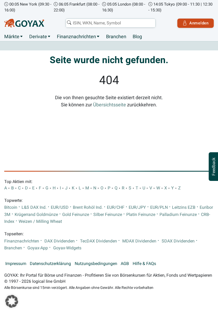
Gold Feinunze (75, 214)
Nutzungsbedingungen (96, 263)
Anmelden (199, 23)
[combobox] (111, 23)
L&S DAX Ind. (34, 207)
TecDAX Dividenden (98, 241)
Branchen (116, 36)
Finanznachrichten (76, 36)
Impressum (15, 263)
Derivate (38, 36)
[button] (11, 301)
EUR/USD (60, 207)
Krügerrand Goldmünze (36, 214)
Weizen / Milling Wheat (40, 221)
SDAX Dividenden (178, 241)
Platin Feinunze (140, 214)
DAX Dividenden (59, 241)
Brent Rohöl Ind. (88, 207)
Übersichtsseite (109, 104)
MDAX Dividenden (139, 241)
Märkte (11, 36)
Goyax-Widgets (67, 248)
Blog (137, 36)
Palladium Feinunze (178, 214)
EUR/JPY (137, 207)
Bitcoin (10, 207)
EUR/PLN (159, 207)
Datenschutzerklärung (50, 263)
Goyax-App (37, 248)
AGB (125, 263)
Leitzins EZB (183, 207)
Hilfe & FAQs (144, 263)
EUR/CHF (115, 207)
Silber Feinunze (107, 214)
